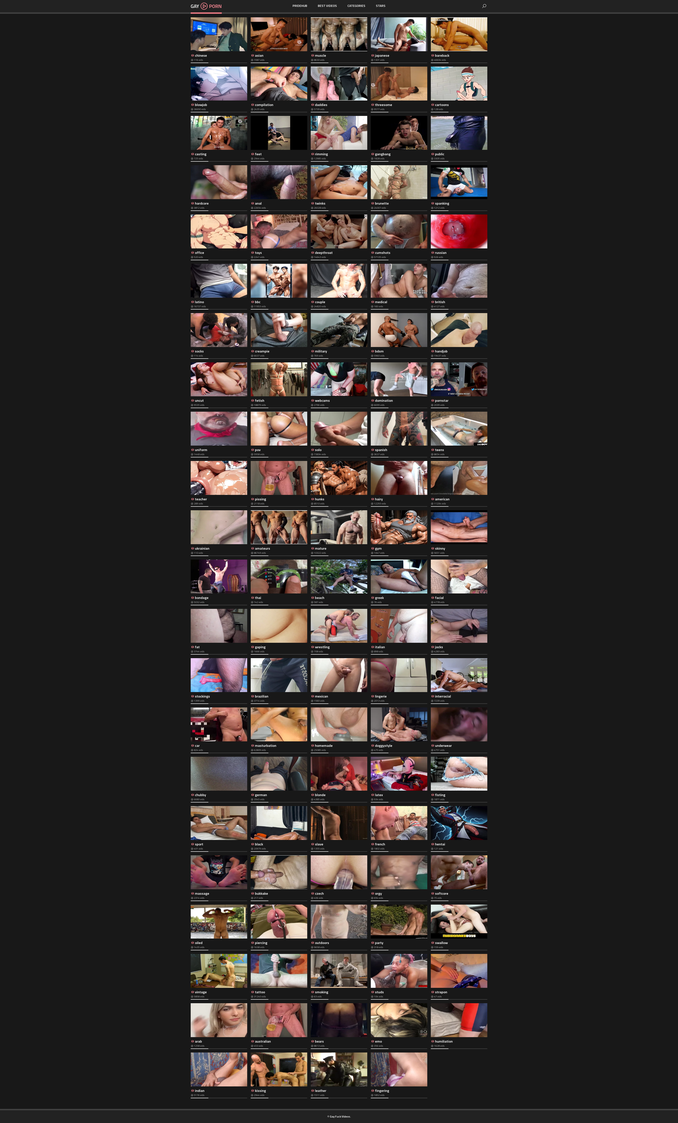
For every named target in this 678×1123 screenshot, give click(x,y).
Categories (356, 6)
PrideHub (300, 6)
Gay (206, 6)
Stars (380, 6)
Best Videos (327, 6)
